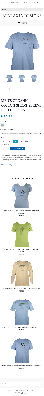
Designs (22, 15)
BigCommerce (25, 393)
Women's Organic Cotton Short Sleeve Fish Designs (21, 212)
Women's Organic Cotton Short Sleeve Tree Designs (21, 251)
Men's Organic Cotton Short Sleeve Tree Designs (21, 327)
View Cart (34, 2)
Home (21, 2)
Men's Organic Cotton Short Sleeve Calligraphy (21, 366)
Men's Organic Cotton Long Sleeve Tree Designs (22, 288)
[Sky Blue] (2, 124)
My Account (27, 2)
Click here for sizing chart (8, 165)
